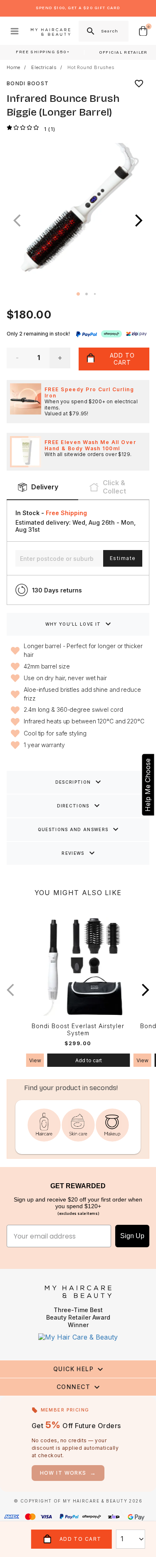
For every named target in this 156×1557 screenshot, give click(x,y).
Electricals (44, 67)
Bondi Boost (28, 83)
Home (13, 67)
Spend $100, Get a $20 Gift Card (78, 7)
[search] (90, 31)
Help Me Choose (148, 784)
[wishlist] (139, 83)
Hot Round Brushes (90, 67)
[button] (139, 220)
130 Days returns (57, 590)
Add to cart (88, 1060)
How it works (68, 1472)
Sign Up (132, 1235)
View (35, 1060)
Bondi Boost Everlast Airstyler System (78, 1029)
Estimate (123, 558)
